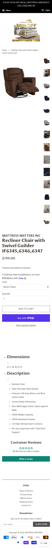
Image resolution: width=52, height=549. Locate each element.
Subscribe (41, 524)
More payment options (26, 325)
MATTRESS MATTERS (34, 532)
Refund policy (26, 498)
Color (4, 281)
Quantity (6, 293)
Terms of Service (26, 491)
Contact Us (26, 505)
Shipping (6, 267)
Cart (47, 10)
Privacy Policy (26, 494)
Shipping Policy (26, 502)
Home (4, 50)
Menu (8, 10)
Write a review (26, 458)
